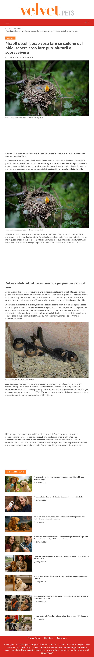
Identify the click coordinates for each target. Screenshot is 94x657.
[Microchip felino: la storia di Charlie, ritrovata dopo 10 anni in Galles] (18, 504)
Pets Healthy (10, 38)
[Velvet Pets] (47, 9)
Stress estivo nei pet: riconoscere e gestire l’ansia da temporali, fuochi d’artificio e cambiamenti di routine (59, 518)
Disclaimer (48, 638)
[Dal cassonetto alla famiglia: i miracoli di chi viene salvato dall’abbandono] (18, 623)
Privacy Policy (34, 638)
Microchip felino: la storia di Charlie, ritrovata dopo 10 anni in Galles (58, 497)
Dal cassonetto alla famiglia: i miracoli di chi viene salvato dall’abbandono (61, 616)
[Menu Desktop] (7, 22)
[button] (87, 22)
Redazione (62, 638)
